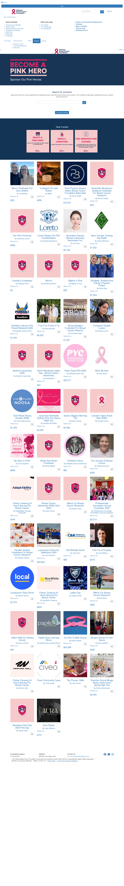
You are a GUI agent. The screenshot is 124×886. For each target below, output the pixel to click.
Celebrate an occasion (13, 30)
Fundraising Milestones (20, 46)
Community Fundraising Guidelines (67, 761)
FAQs (29, 41)
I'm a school (44, 25)
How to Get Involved (10, 17)
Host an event (10, 27)
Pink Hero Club (18, 41)
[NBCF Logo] (20, 748)
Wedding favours (82, 30)
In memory (9, 36)
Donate (44, 41)
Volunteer (79, 24)
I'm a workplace (46, 28)
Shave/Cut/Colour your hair (14, 28)
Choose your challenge (13, 25)
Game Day (9, 34)
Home (5, 2)
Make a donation (81, 26)
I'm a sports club (46, 27)
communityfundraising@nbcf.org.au (79, 756)
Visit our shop (80, 28)
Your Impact (7, 41)
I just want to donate (62, 112)
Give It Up (9, 32)
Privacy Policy (52, 761)
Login (62, 6)
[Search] (102, 11)
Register (36, 41)
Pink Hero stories (18, 44)
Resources (17, 47)
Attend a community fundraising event (89, 22)
